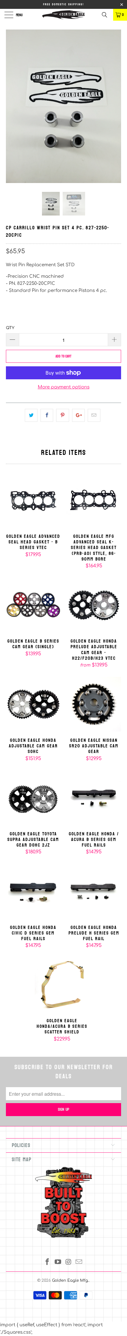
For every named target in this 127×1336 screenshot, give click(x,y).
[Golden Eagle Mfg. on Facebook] (47, 1262)
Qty (10, 328)
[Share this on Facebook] (46, 415)
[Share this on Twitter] (31, 415)
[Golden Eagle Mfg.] (63, 15)
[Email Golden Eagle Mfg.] (79, 1262)
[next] (115, 111)
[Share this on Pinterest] (62, 415)
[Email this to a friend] (94, 415)
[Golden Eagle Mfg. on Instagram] (68, 1262)
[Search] (106, 14)
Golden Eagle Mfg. (70, 1280)
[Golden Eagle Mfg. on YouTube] (57, 1262)
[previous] (12, 111)
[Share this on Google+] (78, 415)
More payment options (63, 387)
